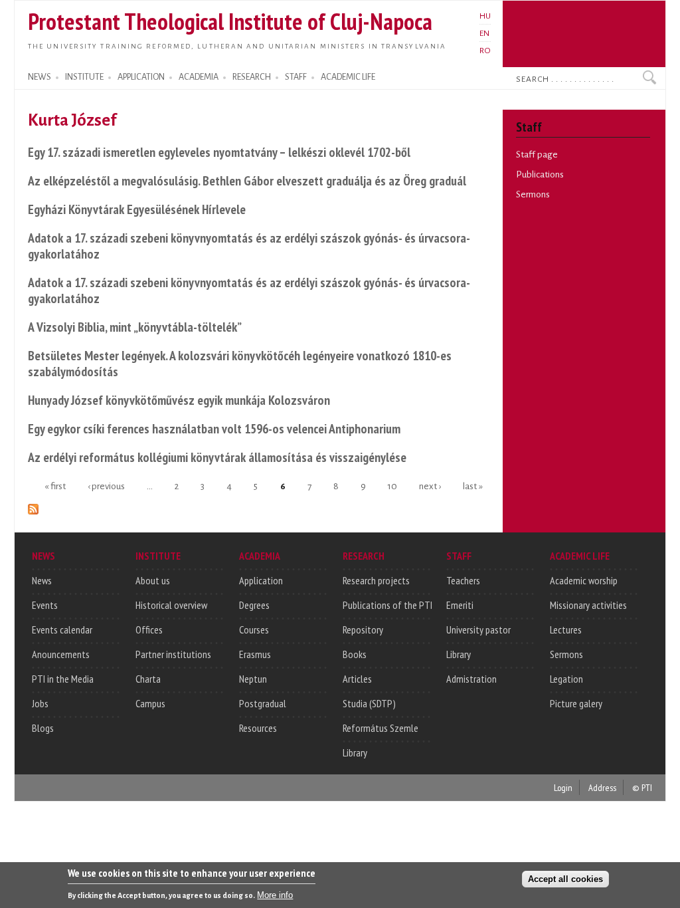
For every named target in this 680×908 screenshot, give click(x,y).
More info (275, 895)
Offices (149, 629)
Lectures (566, 629)
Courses (254, 629)
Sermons (533, 194)
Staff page (537, 155)
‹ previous (106, 486)
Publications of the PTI (387, 605)
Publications (540, 174)
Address (602, 787)
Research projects (376, 580)
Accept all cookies (565, 879)
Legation (566, 678)
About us (152, 580)
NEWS (39, 77)
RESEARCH (251, 77)
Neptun (253, 678)
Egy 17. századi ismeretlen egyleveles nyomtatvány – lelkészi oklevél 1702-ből (219, 152)
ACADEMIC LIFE (348, 77)
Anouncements (61, 654)
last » (473, 486)
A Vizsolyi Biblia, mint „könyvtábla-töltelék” (135, 326)
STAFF (296, 77)
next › (430, 486)
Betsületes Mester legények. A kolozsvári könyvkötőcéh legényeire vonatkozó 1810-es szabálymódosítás (240, 363)
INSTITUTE (84, 77)
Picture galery (576, 703)
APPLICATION (141, 77)
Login (563, 787)
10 (392, 486)
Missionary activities (588, 605)
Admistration (471, 678)
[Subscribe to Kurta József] (33, 507)
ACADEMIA (198, 77)
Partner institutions (173, 654)
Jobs (40, 703)
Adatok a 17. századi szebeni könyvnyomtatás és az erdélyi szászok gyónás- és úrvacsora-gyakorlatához (249, 245)
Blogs (43, 728)
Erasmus (255, 654)
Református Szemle (380, 728)
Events (45, 605)
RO (485, 50)
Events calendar (62, 629)
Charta (148, 678)
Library (355, 752)
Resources (258, 728)
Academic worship (584, 580)
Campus (150, 703)
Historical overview (171, 605)
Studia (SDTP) (369, 703)
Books (355, 654)
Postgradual (262, 703)
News (42, 580)
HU (485, 16)
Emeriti (459, 605)
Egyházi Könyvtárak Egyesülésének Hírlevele (137, 209)
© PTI (642, 787)
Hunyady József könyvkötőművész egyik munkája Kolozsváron (179, 400)
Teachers (463, 580)
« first (55, 486)
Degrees (254, 605)
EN (484, 33)
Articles (357, 678)
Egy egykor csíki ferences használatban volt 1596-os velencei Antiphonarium (214, 428)
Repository (363, 629)
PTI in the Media (63, 678)
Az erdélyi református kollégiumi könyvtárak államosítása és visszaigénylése (217, 457)
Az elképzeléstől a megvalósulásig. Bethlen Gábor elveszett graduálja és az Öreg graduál (247, 180)
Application (261, 580)
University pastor (478, 629)
